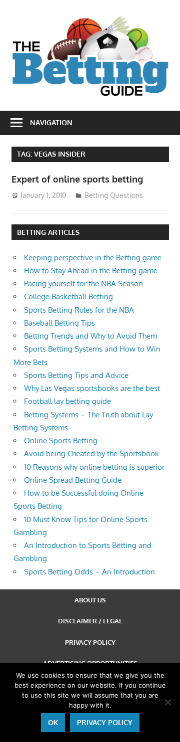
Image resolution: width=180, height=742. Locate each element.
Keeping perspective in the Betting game (93, 257)
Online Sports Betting (61, 440)
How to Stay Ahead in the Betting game (91, 270)
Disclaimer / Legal (90, 621)
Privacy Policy (90, 642)
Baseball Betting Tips (59, 323)
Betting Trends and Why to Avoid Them (90, 336)
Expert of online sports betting (77, 179)
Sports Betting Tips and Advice (76, 375)
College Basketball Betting (68, 296)
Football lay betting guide (67, 401)
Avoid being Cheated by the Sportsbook (91, 453)
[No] (167, 702)
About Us (90, 600)
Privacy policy (104, 722)
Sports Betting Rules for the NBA (79, 310)
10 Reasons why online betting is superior (94, 467)
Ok (53, 722)
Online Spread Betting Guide (73, 480)
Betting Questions (113, 195)
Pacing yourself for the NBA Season (83, 283)
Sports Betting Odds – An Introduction (89, 571)
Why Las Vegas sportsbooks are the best (92, 388)
